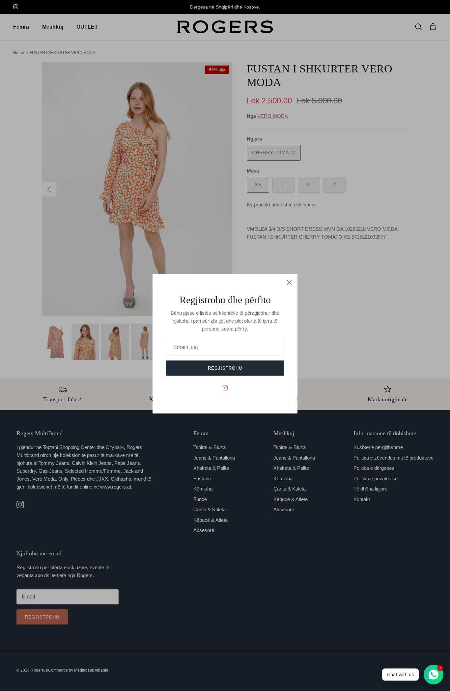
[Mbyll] (289, 282)
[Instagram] (225, 387)
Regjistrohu (225, 368)
